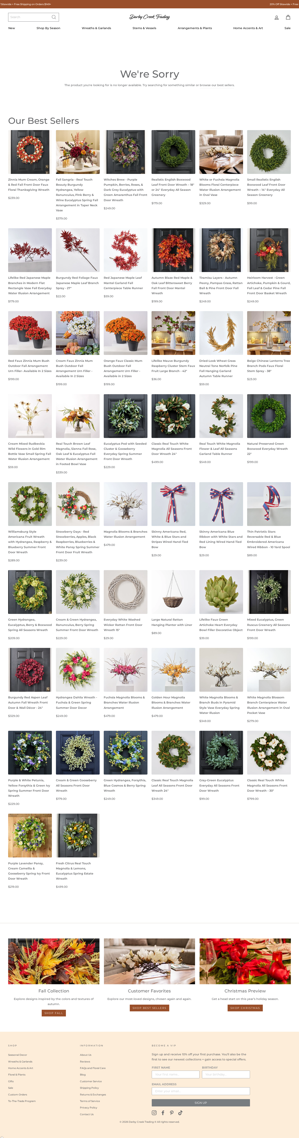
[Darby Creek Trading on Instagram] (154, 1112)
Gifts (11, 1081)
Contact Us (87, 1114)
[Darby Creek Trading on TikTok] (180, 1112)
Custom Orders (17, 1094)
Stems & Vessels (144, 28)
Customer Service (91, 1081)
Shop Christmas (245, 1008)
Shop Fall (54, 1013)
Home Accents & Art (248, 28)
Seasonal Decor (17, 1054)
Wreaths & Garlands (96, 28)
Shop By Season (48, 28)
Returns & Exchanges (93, 1094)
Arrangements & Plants (195, 28)
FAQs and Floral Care (93, 1068)
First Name (161, 1067)
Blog (83, 1074)
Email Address (164, 1084)
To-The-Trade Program (22, 1101)
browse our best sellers (217, 85)
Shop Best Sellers (150, 1008)
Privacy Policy (88, 1107)
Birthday (210, 1067)
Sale (288, 28)
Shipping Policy (89, 1087)
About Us (85, 1054)
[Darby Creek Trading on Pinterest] (171, 1112)
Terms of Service (90, 1101)
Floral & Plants (16, 1074)
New (11, 28)
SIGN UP (201, 1103)
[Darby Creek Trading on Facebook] (162, 1112)
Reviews (85, 1061)
